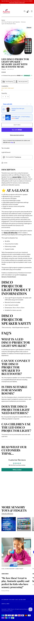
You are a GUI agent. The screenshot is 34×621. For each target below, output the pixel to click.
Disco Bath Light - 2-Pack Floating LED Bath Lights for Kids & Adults (21, 116)
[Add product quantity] (3, 96)
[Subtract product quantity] (8, 96)
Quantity (4, 93)
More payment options (17, 135)
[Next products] (31, 104)
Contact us (18, 157)
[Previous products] (27, 104)
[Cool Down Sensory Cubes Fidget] (16, 552)
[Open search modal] (24, 11)
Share (5, 162)
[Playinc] (6, 11)
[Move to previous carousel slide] (2, 555)
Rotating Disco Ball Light (18, 108)
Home (3, 20)
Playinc (3, 69)
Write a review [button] (17, 469)
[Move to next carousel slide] (32, 555)
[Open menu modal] (31, 11)
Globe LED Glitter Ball (10, 232)
